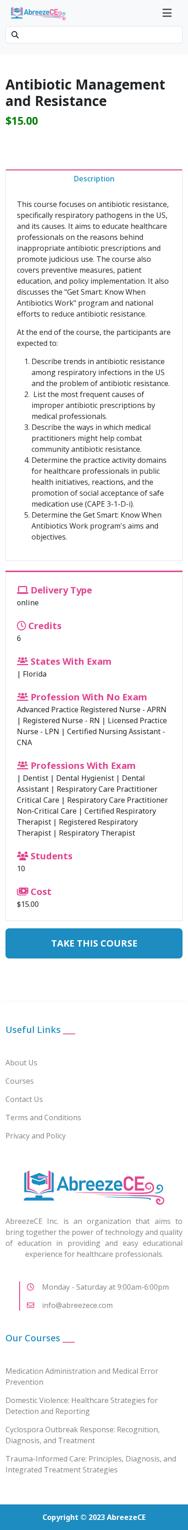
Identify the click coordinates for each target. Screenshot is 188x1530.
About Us (21, 1063)
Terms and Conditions (43, 1117)
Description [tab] (94, 179)
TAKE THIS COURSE (94, 943)
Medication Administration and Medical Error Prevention (81, 1376)
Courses (19, 1081)
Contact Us (24, 1099)
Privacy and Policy (35, 1136)
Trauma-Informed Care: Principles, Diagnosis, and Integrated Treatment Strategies (90, 1464)
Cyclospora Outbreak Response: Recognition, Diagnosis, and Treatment (82, 1434)
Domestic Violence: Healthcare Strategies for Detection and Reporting (81, 1405)
